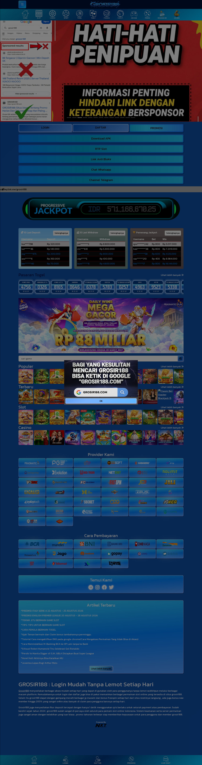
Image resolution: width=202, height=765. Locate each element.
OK (101, 401)
